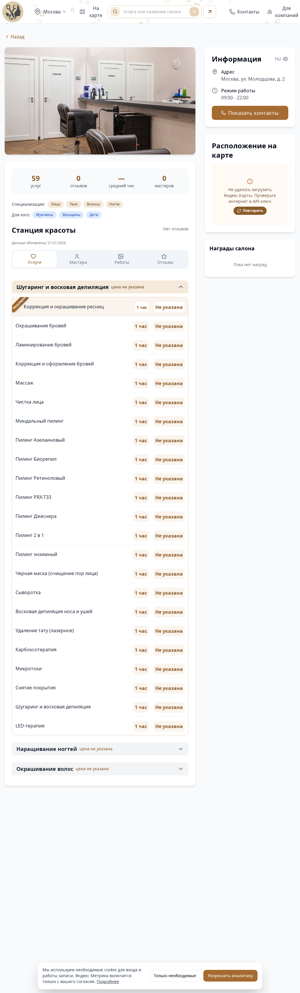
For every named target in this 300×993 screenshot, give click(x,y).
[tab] (35, 259)
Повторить (253, 210)
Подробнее (108, 981)
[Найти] (194, 11)
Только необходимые (175, 975)
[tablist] (100, 259)
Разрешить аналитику (230, 975)
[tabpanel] (100, 524)
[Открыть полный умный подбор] (209, 11)
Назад (17, 36)
